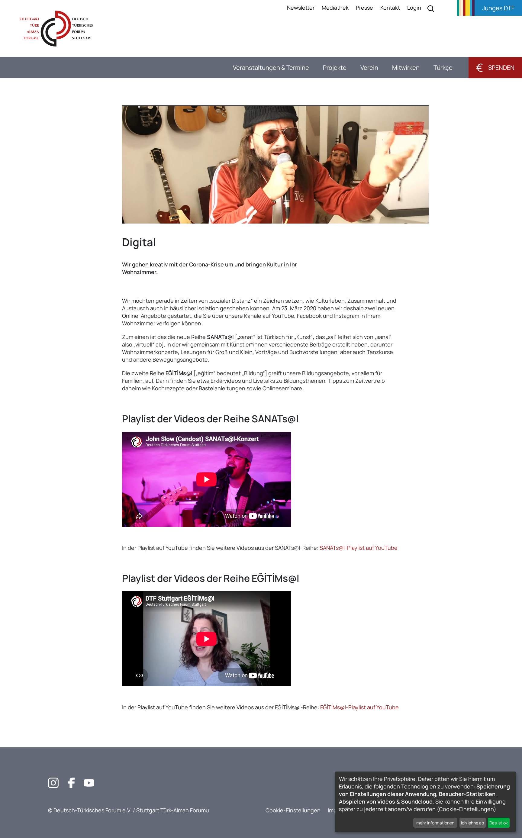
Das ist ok (498, 823)
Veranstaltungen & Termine (271, 67)
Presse (364, 7)
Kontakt (390, 7)
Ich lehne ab (472, 823)
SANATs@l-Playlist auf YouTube (359, 547)
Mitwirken (406, 67)
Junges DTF (498, 8)
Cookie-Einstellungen (293, 810)
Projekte (334, 67)
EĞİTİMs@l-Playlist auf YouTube (359, 707)
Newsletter (300, 7)
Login (414, 7)
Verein (369, 67)
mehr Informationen (435, 823)
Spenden (495, 67)
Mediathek (335, 7)
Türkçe (443, 67)
